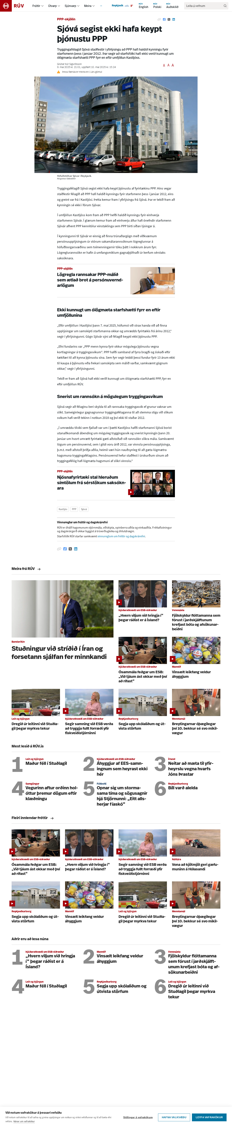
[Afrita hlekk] (159, 19)
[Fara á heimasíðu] (15, 6)
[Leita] (225, 6)
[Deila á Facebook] (164, 19)
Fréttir (36, 5)
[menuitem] (42, 6)
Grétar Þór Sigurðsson (69, 64)
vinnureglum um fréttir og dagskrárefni (121, 536)
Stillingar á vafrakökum (138, 1117)
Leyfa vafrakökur (209, 1117)
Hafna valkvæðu (174, 1117)
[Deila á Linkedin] (173, 19)
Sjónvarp (70, 5)
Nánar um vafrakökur (24, 1121)
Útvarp (52, 5)
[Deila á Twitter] (169, 19)
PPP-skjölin (66, 19)
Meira (87, 5)
